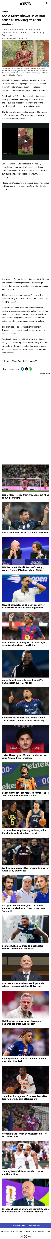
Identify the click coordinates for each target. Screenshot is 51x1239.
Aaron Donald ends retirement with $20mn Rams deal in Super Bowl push (23, 681)
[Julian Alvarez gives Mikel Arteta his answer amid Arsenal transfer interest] (25, 739)
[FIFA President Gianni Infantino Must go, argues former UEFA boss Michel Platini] (25, 551)
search (47, 3)
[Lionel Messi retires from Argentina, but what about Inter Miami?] (25, 478)
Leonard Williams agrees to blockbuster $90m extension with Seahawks (22, 947)
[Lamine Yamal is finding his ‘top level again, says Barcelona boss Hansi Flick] (25, 626)
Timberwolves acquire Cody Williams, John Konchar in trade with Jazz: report (24, 831)
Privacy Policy (34, 1225)
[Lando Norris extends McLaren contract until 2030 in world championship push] (25, 776)
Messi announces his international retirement (25, 532)
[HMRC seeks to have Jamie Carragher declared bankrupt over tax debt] (25, 1004)
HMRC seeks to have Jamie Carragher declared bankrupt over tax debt (21, 1022)
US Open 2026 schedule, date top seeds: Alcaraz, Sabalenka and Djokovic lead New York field (23, 908)
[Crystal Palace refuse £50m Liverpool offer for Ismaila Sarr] (25, 1117)
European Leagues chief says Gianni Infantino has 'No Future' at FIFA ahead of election (25, 1210)
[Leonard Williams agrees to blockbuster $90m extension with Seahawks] (25, 929)
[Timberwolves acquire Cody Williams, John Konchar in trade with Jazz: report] (25, 814)
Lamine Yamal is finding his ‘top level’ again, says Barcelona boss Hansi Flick (24, 644)
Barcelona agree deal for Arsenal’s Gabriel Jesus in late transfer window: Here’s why (23, 719)
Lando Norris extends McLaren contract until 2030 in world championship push (25, 794)
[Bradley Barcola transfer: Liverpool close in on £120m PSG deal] (25, 1042)
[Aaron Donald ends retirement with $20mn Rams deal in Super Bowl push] (25, 664)
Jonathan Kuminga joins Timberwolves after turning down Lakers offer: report (24, 1097)
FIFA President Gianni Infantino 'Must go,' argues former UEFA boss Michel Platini (23, 568)
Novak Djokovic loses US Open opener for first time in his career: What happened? (23, 606)
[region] (25, 394)
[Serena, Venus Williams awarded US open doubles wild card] (25, 1155)
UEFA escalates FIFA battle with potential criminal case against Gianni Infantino (23, 985)
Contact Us (16, 1225)
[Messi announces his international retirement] (25, 516)
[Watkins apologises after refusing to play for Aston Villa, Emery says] (25, 851)
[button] (22, 369)
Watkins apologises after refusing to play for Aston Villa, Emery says (25, 869)
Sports (5, 11)
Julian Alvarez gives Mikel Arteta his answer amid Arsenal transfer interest (24, 756)
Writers (24, 1225)
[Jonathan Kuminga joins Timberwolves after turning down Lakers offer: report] (25, 1080)
